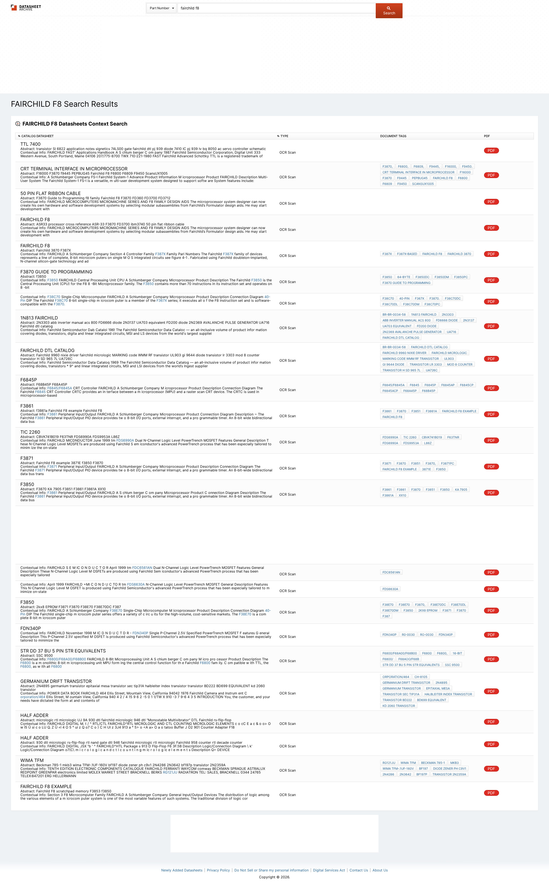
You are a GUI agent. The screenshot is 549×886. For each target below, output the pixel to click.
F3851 (416, 411)
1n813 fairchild (423, 314)
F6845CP (467, 385)
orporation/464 (32, 697)
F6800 (463, 178)
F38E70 (116, 610)
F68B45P (428, 391)
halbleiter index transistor (448, 694)
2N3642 (405, 774)
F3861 (52, 414)
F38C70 (53, 297)
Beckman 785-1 (433, 763)
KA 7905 (461, 489)
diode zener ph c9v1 (449, 768)
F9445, (434, 166)
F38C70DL (390, 304)
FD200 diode (426, 326)
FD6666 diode (447, 320)
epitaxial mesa (438, 688)
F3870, (388, 166)
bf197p (421, 774)
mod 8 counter (459, 364)
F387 (386, 616)
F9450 (402, 184)
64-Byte (403, 277)
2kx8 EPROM (427, 610)
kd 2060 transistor (399, 706)
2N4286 (388, 774)
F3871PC (447, 463)
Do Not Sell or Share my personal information (271, 870)
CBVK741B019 (432, 437)
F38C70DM (411, 304)
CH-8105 (421, 677)
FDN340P (140, 633)
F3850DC (422, 277)
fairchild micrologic (449, 353)
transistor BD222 (397, 700)
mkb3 (454, 763)
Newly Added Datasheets (181, 870)
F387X (160, 254)
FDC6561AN (142, 567)
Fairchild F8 (443, 178)
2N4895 (441, 682)
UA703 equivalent (397, 326)
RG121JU (170, 772)
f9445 (402, 178)
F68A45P (410, 391)
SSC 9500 (452, 665)
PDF (491, 150)
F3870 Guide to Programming (406, 283)
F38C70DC (453, 298)
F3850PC (461, 277)
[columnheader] (144, 136)
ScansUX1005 (423, 184)
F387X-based (407, 254)
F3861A (388, 495)
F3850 (52, 280)
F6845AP (448, 385)
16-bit (457, 653)
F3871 (52, 466)
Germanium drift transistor (406, 682)
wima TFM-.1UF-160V (398, 768)
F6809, (419, 166)
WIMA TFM (408, 763)
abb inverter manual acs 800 (407, 320)
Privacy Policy (218, 870)
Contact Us (359, 870)
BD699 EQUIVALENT (431, 700)
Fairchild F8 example (459, 411)
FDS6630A (136, 584)
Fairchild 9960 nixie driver (404, 353)
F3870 (387, 178)
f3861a (431, 411)
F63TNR (453, 437)
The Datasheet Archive (26, 7)
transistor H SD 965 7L (402, 370)
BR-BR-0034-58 (394, 314)
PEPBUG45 (420, 178)
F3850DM (442, 277)
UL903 (449, 358)
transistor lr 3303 (426, 364)
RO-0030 (426, 634)
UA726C (431, 370)
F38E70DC (438, 604)
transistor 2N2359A (449, 774)
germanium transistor (402, 688)
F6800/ (388, 659)
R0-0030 (408, 634)
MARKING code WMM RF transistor (411, 358)
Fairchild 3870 (459, 254)
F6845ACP (390, 391)
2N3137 (468, 320)
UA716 (451, 332)
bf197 (423, 768)
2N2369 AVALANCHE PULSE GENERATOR (412, 332)
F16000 (465, 172)
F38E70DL (458, 604)
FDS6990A (125, 440)
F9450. (467, 166)
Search (389, 13)
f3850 (441, 469)
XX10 (402, 495)
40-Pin (404, 298)
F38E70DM (390, 610)
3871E (426, 469)
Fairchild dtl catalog (401, 337)
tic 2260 (409, 437)
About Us (380, 870)
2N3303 (448, 314)
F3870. (59, 304)
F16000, (451, 166)
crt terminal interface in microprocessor (418, 172)
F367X (162, 300)
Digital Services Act (329, 870)
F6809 (387, 184)
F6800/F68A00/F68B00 (66, 659)
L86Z (428, 443)
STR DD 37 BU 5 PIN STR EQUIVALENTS (411, 665)
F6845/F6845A (59, 388)
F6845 (40, 392)
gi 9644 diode (393, 364)
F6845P (430, 385)
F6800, (403, 166)
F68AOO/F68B (408, 659)
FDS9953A (411, 443)
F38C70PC (432, 304)
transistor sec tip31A (401, 694)
